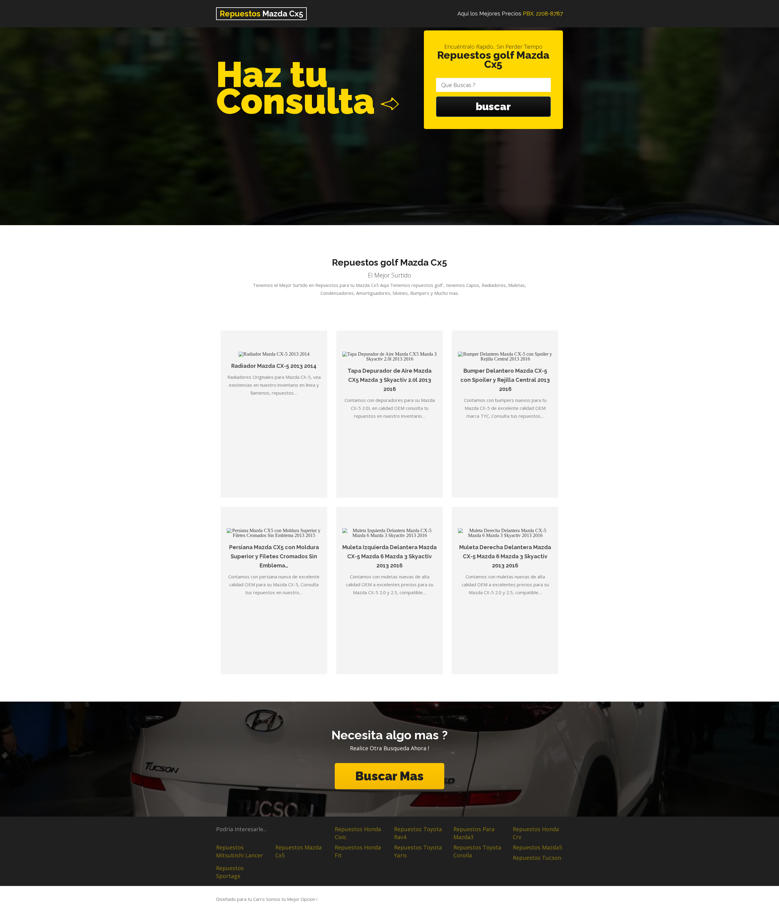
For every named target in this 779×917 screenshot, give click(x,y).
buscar (493, 106)
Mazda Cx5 (261, 13)
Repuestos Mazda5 (537, 847)
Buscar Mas (389, 776)
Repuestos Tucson (537, 857)
